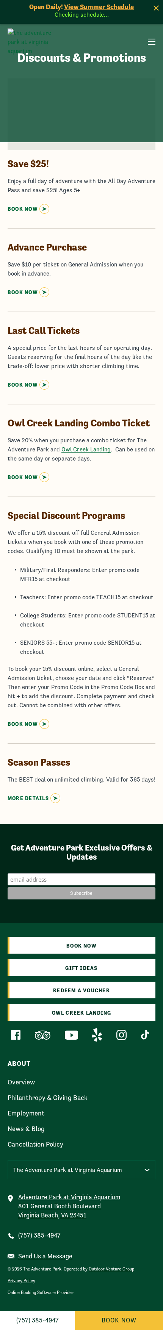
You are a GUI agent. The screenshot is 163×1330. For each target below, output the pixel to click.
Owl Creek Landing (86, 449)
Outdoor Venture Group (111, 1269)
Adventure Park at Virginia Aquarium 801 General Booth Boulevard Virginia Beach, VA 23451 (69, 1206)
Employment (26, 1113)
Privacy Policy (21, 1280)
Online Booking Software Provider (41, 1292)
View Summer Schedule (99, 7)
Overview (21, 1082)
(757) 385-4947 (39, 1235)
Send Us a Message (45, 1256)
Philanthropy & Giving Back (48, 1097)
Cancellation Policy (35, 1144)
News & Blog (26, 1129)
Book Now (119, 1320)
